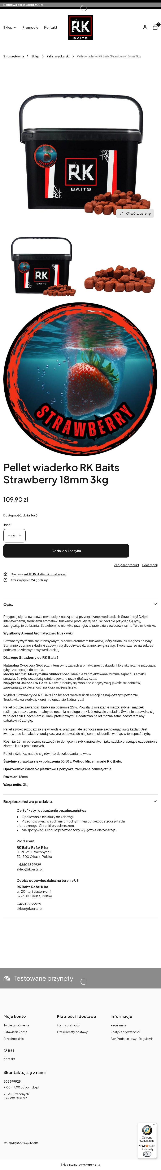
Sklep (35, 56)
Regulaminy (119, 1025)
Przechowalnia (14, 1038)
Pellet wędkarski (58, 56)
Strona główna (13, 56)
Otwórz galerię (138, 213)
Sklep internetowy (79, 1164)
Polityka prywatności (125, 1032)
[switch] (147, 1154)
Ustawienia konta (15, 1032)
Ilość (7, 525)
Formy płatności (68, 1025)
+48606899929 (29, 864)
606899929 (12, 1081)
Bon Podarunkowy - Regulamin (132, 1038)
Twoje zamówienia (16, 1025)
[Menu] (154, 1125)
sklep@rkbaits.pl (29, 869)
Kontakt (9, 1059)
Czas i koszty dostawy (72, 1032)
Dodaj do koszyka (66, 551)
